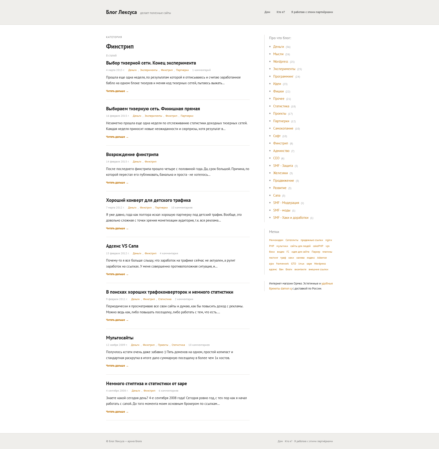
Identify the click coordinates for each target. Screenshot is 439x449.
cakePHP (318, 246)
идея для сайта (300, 251)
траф (283, 257)
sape (309, 263)
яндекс (311, 257)
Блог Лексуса (121, 12)
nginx (328, 240)
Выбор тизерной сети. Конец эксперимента (151, 63)
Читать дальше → (117, 91)
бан (281, 269)
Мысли (278, 54)
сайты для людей (300, 246)
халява (300, 257)
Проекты (163, 344)
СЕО (276, 158)
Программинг (283, 76)
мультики (282, 246)
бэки (272, 251)
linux (301, 263)
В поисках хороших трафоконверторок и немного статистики (169, 292)
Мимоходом (276, 240)
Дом (267, 12)
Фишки (278, 91)
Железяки (280, 173)
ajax (271, 263)
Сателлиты (292, 240)
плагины (327, 251)
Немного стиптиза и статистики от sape (146, 383)
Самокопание (283, 128)
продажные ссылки (312, 240)
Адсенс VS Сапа (122, 246)
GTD (293, 263)
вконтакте (300, 269)
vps (327, 246)
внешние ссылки (318, 269)
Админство (281, 151)
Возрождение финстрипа (132, 154)
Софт (277, 136)
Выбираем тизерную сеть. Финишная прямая (153, 108)
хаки (291, 257)
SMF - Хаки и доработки (290, 217)
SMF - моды (281, 210)
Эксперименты (149, 70)
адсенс (273, 269)
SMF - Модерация (286, 202)
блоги (289, 269)
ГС (287, 251)
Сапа (276, 195)
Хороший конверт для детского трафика (148, 200)
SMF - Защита (283, 165)
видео (280, 251)
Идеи (277, 83)
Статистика (164, 299)
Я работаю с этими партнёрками (312, 12)
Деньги (132, 70)
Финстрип (167, 70)
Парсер (316, 251)
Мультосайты (120, 338)
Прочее (278, 98)
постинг (273, 257)
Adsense (322, 257)
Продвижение (283, 180)
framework (282, 263)
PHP (271, 246)
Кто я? (281, 12)
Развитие (279, 188)
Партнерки (182, 70)
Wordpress (280, 61)
